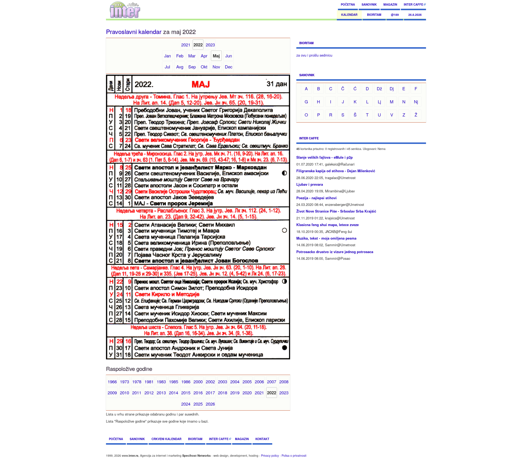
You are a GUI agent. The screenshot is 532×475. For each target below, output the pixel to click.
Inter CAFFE (413, 4)
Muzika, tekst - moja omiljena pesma (326, 238)
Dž (379, 88)
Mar (192, 55)
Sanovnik (369, 4)
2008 (283, 381)
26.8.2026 (415, 14)
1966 (112, 381)
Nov (216, 66)
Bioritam (374, 14)
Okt (204, 66)
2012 (149, 392)
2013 (161, 392)
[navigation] (125, 9)
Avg (179, 66)
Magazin (390, 4)
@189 (395, 14)
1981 (149, 381)
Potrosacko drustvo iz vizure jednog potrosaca (334, 251)
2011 (136, 392)
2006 (259, 381)
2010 (124, 392)
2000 (198, 381)
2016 (198, 392)
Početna (348, 4)
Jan (167, 55)
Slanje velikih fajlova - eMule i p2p (324, 157)
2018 (222, 392)
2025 (198, 404)
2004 (234, 381)
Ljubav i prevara (309, 184)
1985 (173, 381)
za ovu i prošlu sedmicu (314, 55)
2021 (185, 44)
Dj (392, 88)
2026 (210, 404)
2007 (271, 381)
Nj (416, 101)
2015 (185, 392)
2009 (112, 392)
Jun (228, 55)
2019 (234, 392)
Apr (204, 55)
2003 (222, 381)
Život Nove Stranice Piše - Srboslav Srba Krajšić (336, 211)
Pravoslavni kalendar (133, 31)
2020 (247, 392)
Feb (179, 55)
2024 (185, 404)
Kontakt (262, 439)
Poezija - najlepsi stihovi (316, 197)
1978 (136, 381)
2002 (210, 381)
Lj (379, 101)
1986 (185, 381)
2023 (210, 44)
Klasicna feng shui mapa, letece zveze (327, 224)
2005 (247, 381)
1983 (161, 381)
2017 (210, 392)
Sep (192, 66)
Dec (228, 66)
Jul (167, 66)
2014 (173, 392)
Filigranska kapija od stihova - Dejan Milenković (335, 170)
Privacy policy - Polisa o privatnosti (283, 455)
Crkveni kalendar (166, 439)
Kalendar (349, 14)
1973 (124, 381)
